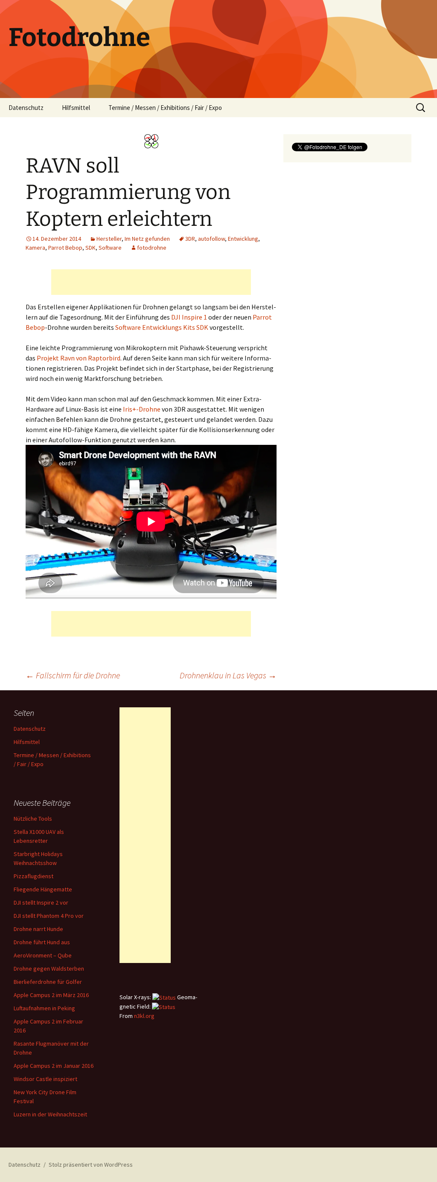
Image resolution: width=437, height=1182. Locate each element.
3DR (190, 238)
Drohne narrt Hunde (38, 929)
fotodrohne (151, 247)
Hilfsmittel (76, 108)
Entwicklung (243, 238)
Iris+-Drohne (141, 409)
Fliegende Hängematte (43, 889)
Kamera (35, 247)
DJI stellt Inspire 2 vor (41, 902)
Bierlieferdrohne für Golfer (48, 982)
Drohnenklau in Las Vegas (228, 675)
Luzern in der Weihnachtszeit (50, 1114)
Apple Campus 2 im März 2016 (51, 995)
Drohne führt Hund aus (42, 942)
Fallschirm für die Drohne (73, 675)
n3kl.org (144, 1016)
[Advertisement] (151, 282)
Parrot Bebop (65, 247)
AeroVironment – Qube (43, 955)
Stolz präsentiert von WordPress (91, 1164)
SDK (90, 247)
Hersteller (109, 238)
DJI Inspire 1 (189, 317)
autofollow (211, 238)
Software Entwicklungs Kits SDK (161, 327)
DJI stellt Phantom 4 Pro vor (49, 916)
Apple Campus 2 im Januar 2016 (53, 1066)
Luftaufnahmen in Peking (44, 1008)
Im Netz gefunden (147, 238)
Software (110, 247)
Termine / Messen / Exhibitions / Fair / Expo (165, 108)
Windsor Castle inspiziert (45, 1079)
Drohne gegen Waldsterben (49, 968)
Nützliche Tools (33, 818)
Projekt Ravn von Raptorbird (78, 358)
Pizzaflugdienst (33, 876)
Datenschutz (26, 108)
